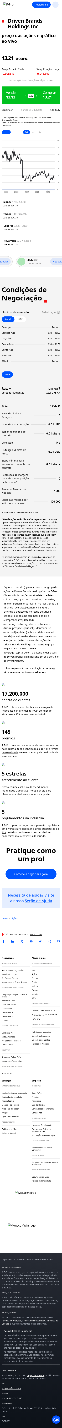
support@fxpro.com (11, 1388)
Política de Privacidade (34, 1320)
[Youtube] (31, 941)
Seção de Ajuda (38, 900)
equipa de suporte (35, 1375)
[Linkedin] (12, 941)
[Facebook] (3, 941)
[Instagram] (49, 941)
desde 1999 (31, 710)
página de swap (46, 80)
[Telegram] (40, 941)
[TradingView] (58, 941)
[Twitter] (22, 941)
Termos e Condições (11, 1320)
